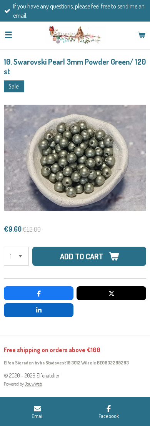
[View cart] (141, 35)
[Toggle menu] (8, 35)
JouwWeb (33, 384)
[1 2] (16, 256)
